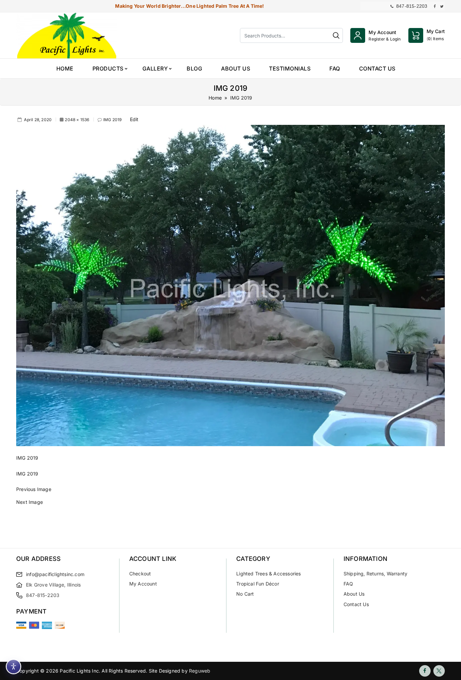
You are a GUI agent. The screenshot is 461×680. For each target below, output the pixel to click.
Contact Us (377, 68)
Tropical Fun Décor (257, 584)
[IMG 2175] (230, 508)
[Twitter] (439, 671)
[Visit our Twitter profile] (442, 6)
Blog (194, 68)
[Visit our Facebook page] (434, 6)
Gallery (155, 68)
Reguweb (199, 671)
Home (65, 68)
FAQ (334, 68)
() (436, 34)
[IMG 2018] (230, 495)
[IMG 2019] (230, 285)
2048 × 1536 (77, 119)
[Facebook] (425, 671)
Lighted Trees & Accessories (268, 573)
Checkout (140, 573)
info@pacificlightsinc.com (55, 574)
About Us (235, 68)
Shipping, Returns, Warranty (375, 573)
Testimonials (289, 68)
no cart (245, 594)
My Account (143, 584)
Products (108, 68)
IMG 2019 (112, 119)
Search (336, 35)
